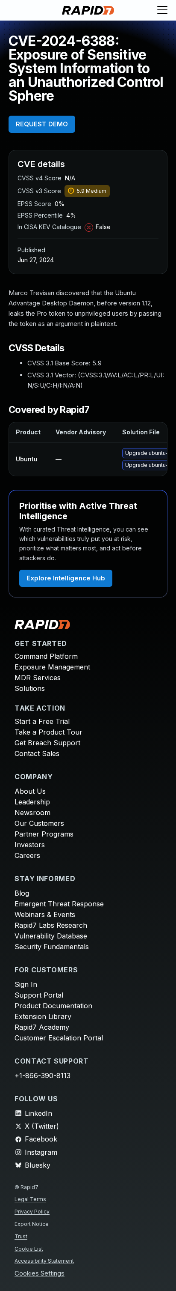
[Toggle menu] (162, 10)
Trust (21, 1236)
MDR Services (38, 677)
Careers (27, 855)
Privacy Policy (32, 1211)
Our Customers (39, 823)
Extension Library (43, 1016)
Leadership (32, 802)
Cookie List (29, 1249)
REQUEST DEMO (42, 124)
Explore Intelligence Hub (65, 578)
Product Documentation (53, 1005)
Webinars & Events (45, 914)
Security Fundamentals (52, 946)
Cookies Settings (40, 1273)
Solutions (30, 688)
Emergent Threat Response (59, 904)
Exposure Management (52, 667)
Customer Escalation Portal (59, 1038)
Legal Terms (30, 1199)
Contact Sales (37, 753)
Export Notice (32, 1224)
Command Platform (46, 656)
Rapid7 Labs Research (51, 925)
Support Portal (39, 995)
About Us (30, 791)
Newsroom (32, 812)
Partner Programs (44, 834)
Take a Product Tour (48, 732)
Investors (30, 844)
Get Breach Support (47, 742)
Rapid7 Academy (42, 1027)
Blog (22, 893)
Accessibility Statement (44, 1261)
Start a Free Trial (42, 721)
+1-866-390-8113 (42, 1075)
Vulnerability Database (51, 936)
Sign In (26, 984)
